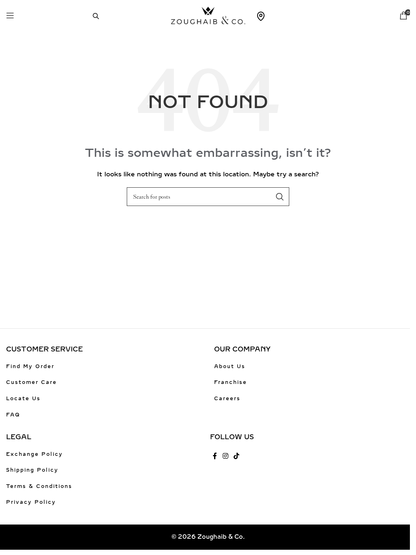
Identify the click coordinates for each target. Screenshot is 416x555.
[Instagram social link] (225, 456)
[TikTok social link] (236, 456)
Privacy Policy (31, 502)
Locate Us (23, 398)
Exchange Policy (34, 454)
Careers (227, 398)
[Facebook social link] (215, 456)
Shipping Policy (32, 470)
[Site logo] (208, 14)
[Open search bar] (92, 15)
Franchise (230, 382)
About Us (229, 366)
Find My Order (30, 366)
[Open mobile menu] (10, 15)
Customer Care (31, 382)
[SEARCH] (280, 196)
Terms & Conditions (39, 486)
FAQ (13, 415)
